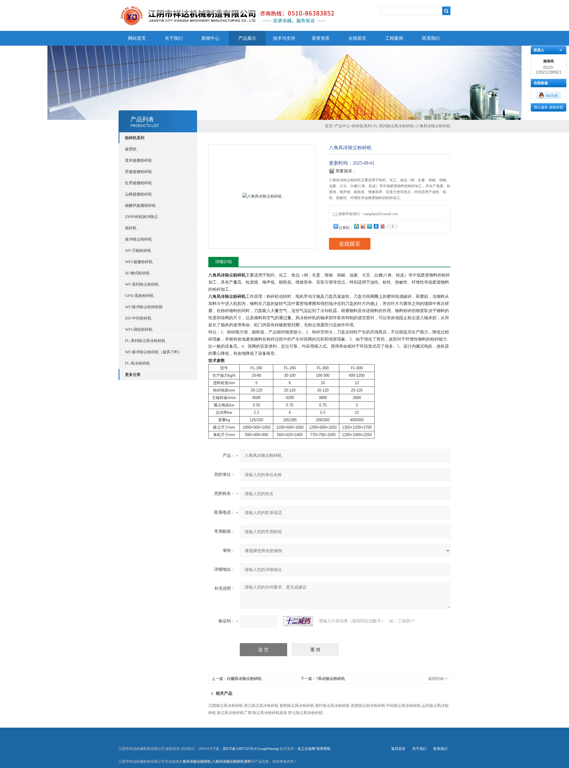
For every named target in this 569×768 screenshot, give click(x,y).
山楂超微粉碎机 (138, 194)
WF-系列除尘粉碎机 (142, 284)
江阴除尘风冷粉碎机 (225, 705)
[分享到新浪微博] (362, 226)
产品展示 (247, 38)
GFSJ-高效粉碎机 (139, 295)
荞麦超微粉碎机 (138, 171)
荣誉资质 (321, 38)
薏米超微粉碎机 (138, 160)
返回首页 (398, 749)
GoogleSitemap (268, 749)
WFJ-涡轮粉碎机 (139, 329)
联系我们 (431, 38)
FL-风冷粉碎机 (137, 363)
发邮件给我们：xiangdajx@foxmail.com (368, 214)
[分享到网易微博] (382, 226)
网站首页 (137, 38)
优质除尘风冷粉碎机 (368, 705)
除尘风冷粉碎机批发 (269, 712)
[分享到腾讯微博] (369, 226)
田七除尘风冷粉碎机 (305, 712)
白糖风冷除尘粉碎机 (244, 678)
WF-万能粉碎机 (138, 250)
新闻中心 (210, 38)
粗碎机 (131, 228)
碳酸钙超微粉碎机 (140, 205)
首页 (329, 126)
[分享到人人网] (376, 226)
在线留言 (357, 38)
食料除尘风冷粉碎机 (296, 705)
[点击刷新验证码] (298, 621)
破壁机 (131, 149)
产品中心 (342, 126)
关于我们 (174, 38)
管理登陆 (323, 749)
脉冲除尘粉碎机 (138, 239)
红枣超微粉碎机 (138, 183)
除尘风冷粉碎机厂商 (234, 712)
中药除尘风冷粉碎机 (403, 705)
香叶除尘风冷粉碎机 (332, 705)
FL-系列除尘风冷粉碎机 (145, 340)
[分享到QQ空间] (356, 226)
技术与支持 (284, 38)
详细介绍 (223, 262)
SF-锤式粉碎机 (137, 273)
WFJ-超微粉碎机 (139, 262)
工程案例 (394, 38)
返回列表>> (438, 678)
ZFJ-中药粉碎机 (138, 318)
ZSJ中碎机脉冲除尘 (141, 216)
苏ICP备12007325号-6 (239, 749)
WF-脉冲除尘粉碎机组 (144, 307)
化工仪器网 (306, 749)
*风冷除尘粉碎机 (330, 678)
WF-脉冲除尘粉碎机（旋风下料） (153, 352)
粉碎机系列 (361, 126)
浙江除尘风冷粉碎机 (261, 705)
